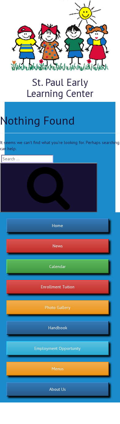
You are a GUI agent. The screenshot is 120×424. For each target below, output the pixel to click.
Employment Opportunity (57, 348)
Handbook (57, 327)
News (58, 246)
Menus (58, 368)
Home (57, 225)
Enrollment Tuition (57, 287)
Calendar (57, 266)
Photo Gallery (57, 307)
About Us (57, 389)
